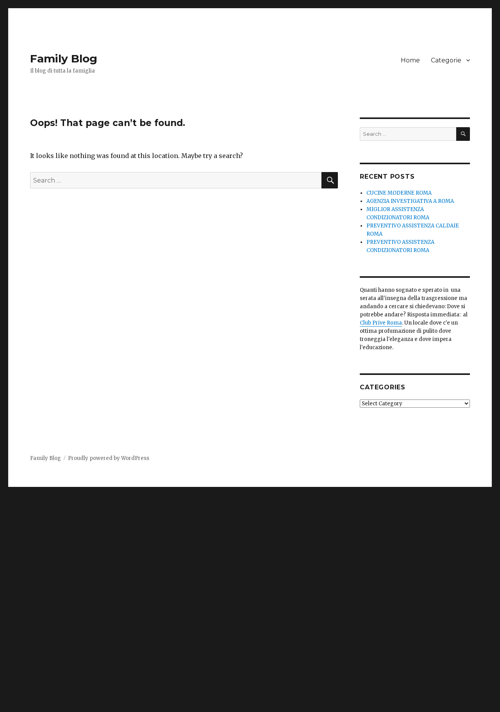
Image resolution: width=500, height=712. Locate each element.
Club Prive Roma (381, 323)
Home (410, 60)
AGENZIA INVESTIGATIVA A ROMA (410, 201)
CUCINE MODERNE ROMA (399, 193)
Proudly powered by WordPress (108, 458)
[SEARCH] (463, 134)
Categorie (446, 60)
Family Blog (63, 58)
